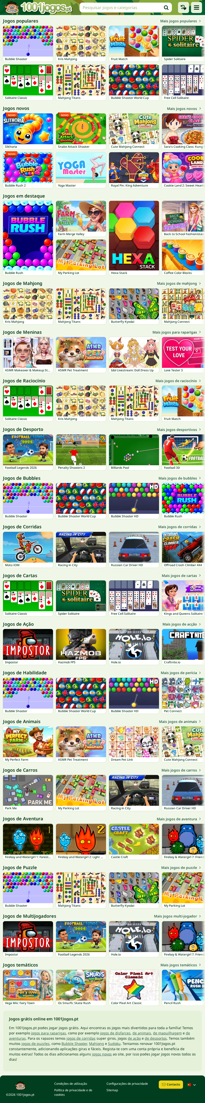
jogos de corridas (81, 1038)
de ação (134, 1038)
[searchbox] (126, 8)
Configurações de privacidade (127, 1083)
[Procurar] (166, 7)
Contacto (173, 1084)
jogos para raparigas (48, 1033)
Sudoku (114, 1043)
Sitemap (112, 1090)
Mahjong (96, 1043)
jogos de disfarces (115, 1033)
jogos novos (102, 1054)
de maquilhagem (167, 1033)
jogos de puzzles (36, 1043)
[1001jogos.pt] (38, 7)
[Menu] (196, 7)
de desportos (156, 1038)
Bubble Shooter (74, 1043)
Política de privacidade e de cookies (73, 1092)
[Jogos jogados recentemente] (183, 7)
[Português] (192, 1084)
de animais (141, 1033)
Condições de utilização (70, 1083)
